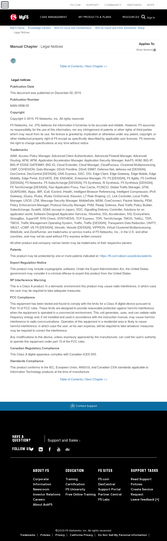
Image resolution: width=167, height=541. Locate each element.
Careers (39, 499)
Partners (134, 5)
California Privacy (81, 535)
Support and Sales (64, 440)
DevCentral (106, 484)
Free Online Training (81, 494)
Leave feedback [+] (145, 499)
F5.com (75, 5)
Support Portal (109, 489)
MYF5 (150, 5)
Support (93, 5)
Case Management (53, 17)
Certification (75, 484)
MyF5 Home (17, 28)
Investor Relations (46, 494)
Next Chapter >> (96, 66)
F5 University (75, 489)
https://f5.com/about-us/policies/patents (126, 256)
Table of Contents (72, 66)
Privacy (60, 535)
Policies (45, 535)
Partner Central (110, 494)
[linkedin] (39, 449)
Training (72, 479)
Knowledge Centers (39, 28)
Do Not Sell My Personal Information (122, 535)
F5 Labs (104, 499)
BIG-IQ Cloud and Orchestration (73, 28)
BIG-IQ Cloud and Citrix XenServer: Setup (120, 28)
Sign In (151, 17)
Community (113, 5)
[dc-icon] (66, 449)
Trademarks (27, 535)
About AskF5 (42, 505)
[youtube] (57, 449)
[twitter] (30, 449)
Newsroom (41, 489)
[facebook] (48, 449)
